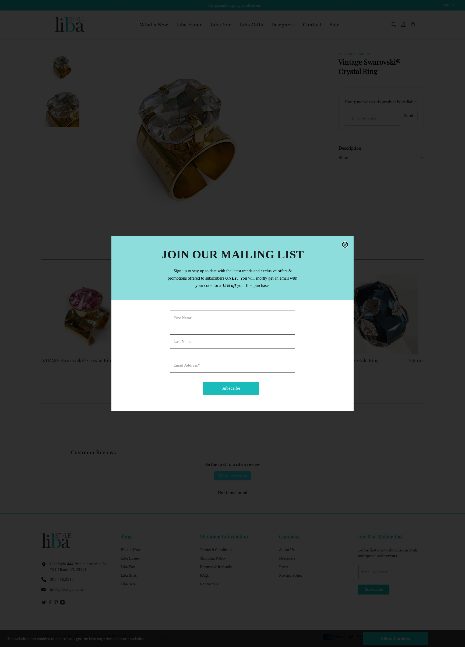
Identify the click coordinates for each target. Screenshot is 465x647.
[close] (345, 244)
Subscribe (230, 388)
